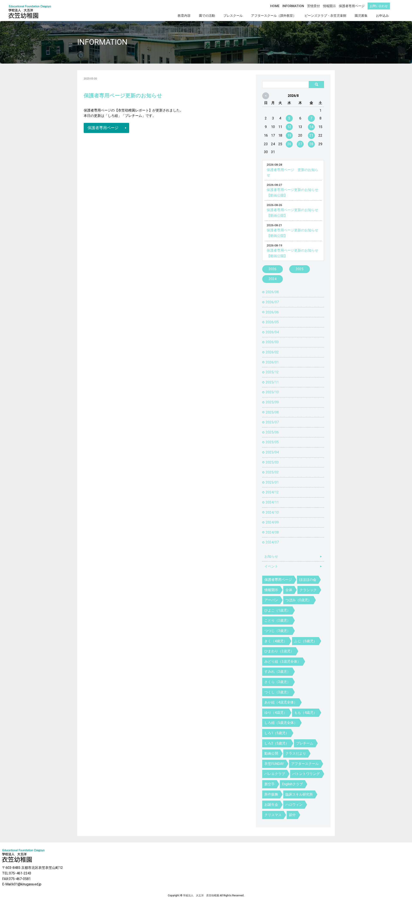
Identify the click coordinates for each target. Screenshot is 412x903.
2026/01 (272, 362)
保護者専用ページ (352, 6)
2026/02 (272, 352)
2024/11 (272, 502)
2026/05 (272, 322)
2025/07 (272, 422)
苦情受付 (313, 6)
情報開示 (329, 6)
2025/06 (272, 432)
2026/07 (272, 302)
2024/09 (272, 522)
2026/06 (272, 312)
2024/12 (272, 492)
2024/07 (272, 542)
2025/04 (272, 452)
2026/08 (272, 292)
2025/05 (272, 442)
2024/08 (272, 532)
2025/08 (272, 412)
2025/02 (272, 472)
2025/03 (272, 462)
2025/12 (272, 372)
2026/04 (272, 332)
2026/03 (272, 342)
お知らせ (271, 556)
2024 (272, 279)
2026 (272, 269)
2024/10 (272, 512)
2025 (299, 269)
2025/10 (272, 392)
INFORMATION (293, 6)
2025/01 (272, 482)
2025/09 (272, 402)
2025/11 (272, 382)
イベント (271, 566)
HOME (274, 6)
